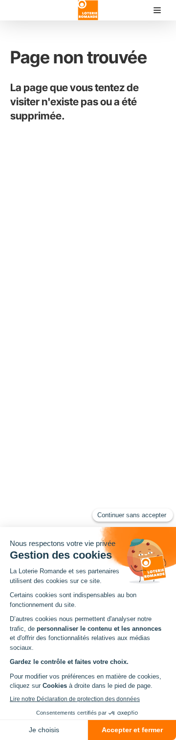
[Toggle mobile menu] (157, 10)
